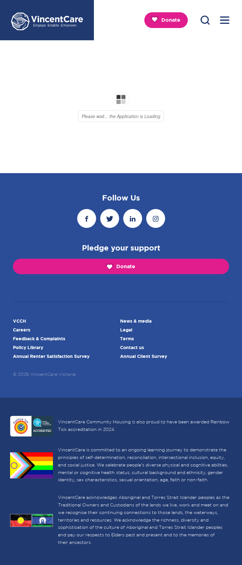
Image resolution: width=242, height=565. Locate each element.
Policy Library (28, 348)
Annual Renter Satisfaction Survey (51, 357)
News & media (136, 321)
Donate (170, 20)
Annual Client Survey (143, 357)
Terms (127, 339)
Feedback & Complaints (39, 339)
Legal (126, 330)
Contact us (132, 348)
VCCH (19, 321)
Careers (21, 330)
